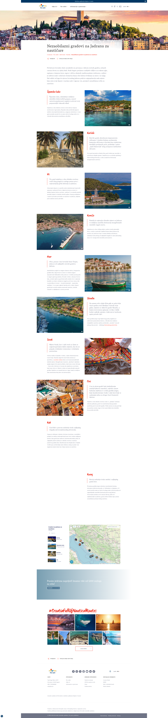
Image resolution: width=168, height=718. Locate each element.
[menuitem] (99, 696)
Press (86, 684)
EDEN (104, 682)
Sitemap (118, 715)
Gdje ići (68, 682)
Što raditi (68, 680)
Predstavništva (88, 686)
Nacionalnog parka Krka (110, 325)
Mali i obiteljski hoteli (108, 684)
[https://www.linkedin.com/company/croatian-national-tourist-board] (90, 671)
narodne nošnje (58, 360)
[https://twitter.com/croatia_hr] (80, 671)
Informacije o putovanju (72, 684)
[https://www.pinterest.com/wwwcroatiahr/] (83, 671)
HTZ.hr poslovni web (90, 682)
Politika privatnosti (112, 715)
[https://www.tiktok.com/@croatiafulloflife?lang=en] (94, 671)
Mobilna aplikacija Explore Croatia (84, 1)
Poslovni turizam (89, 680)
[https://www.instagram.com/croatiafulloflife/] (76, 671)
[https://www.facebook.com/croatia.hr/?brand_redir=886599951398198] (73, 671)
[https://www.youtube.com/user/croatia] (87, 671)
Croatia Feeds (106, 680)
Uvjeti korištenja (103, 715)
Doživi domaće (106, 686)
